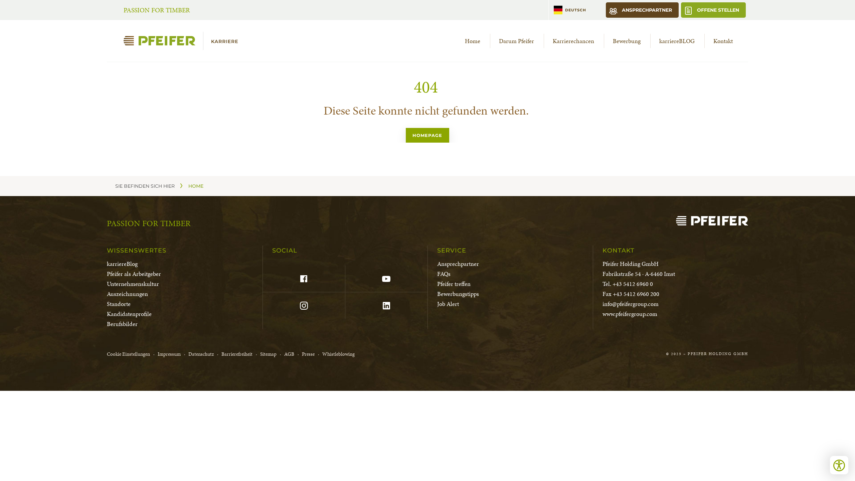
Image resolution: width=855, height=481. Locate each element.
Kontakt (723, 41)
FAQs (444, 274)
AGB (289, 354)
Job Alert (448, 304)
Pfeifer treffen (454, 284)
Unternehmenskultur (133, 284)
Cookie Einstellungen (128, 354)
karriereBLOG (677, 41)
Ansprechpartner (646, 10)
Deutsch (575, 10)
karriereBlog (122, 264)
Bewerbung (627, 41)
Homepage (427, 135)
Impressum (169, 354)
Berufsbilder (122, 324)
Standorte (119, 304)
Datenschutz (201, 354)
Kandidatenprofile (129, 314)
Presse (308, 354)
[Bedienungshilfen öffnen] (839, 465)
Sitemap (268, 354)
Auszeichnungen (127, 294)
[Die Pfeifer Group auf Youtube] (386, 279)
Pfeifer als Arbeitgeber (134, 274)
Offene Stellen (717, 10)
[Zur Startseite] (184, 41)
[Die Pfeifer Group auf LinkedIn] (386, 305)
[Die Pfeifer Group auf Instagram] (304, 305)
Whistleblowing (338, 354)
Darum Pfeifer (516, 41)
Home (472, 41)
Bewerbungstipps (458, 294)
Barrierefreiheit (236, 354)
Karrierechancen (573, 41)
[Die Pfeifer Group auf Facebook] (304, 279)
